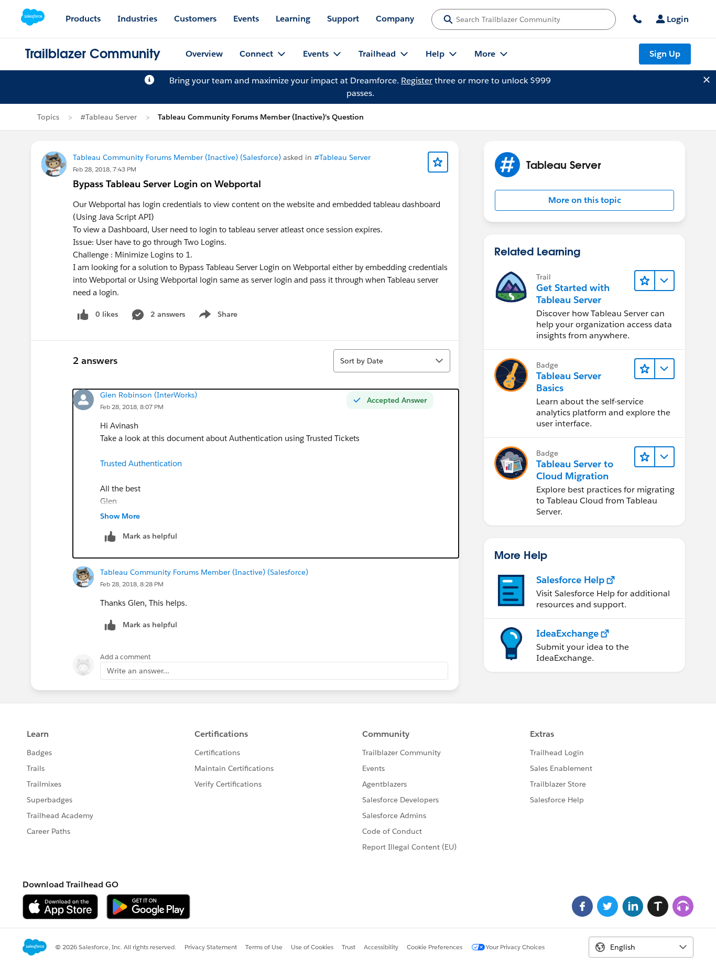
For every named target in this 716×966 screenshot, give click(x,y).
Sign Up (664, 53)
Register (416, 80)
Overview (204, 53)
